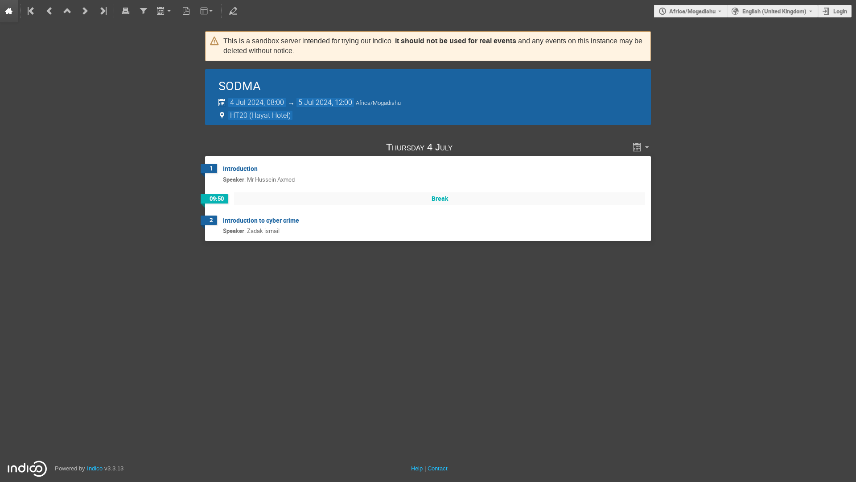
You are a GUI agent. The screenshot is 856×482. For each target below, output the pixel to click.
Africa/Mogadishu (692, 11)
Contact (438, 468)
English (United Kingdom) (774, 11)
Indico (95, 468)
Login (840, 11)
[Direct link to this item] (465, 147)
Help (417, 468)
